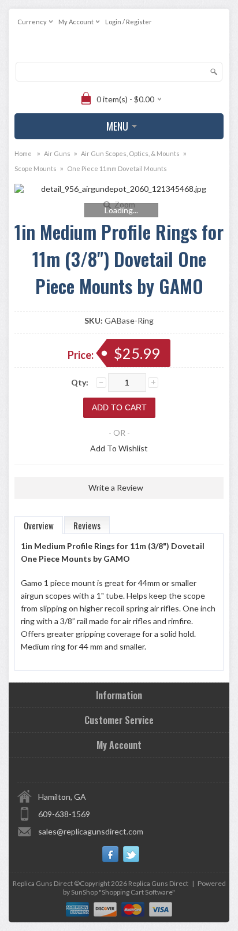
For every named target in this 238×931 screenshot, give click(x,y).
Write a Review (115, 487)
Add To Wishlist (119, 448)
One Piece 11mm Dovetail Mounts (117, 168)
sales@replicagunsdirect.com (90, 831)
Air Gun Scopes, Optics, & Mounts (130, 153)
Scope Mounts (35, 168)
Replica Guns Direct (158, 883)
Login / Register (128, 21)
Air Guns (57, 153)
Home (23, 153)
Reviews (87, 525)
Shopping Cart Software (137, 892)
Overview (39, 525)
